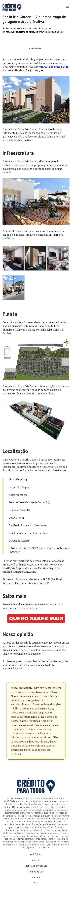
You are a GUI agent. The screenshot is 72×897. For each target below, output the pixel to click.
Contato (36, 877)
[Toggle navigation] (67, 6)
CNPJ (36, 883)
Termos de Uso (36, 871)
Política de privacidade (36, 865)
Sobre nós (36, 859)
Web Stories (36, 854)
